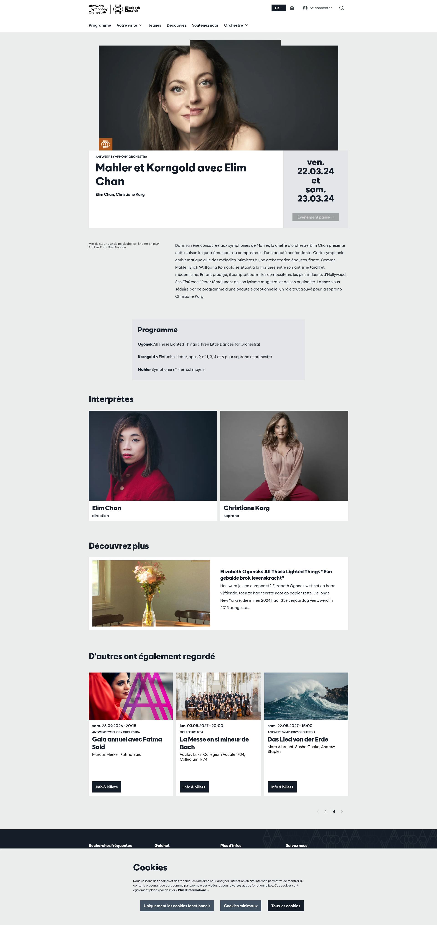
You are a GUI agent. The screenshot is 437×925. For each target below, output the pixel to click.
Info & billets (107, 787)
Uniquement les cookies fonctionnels (177, 905)
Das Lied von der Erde (298, 739)
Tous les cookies (285, 905)
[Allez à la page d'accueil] (114, 9)
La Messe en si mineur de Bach (214, 743)
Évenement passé (314, 217)
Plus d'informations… (193, 890)
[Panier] (295, 8)
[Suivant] (342, 811)
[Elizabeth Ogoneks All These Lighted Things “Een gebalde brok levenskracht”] (151, 593)
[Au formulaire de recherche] (343, 8)
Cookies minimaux (241, 905)
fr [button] (277, 8)
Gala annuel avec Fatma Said (127, 743)
